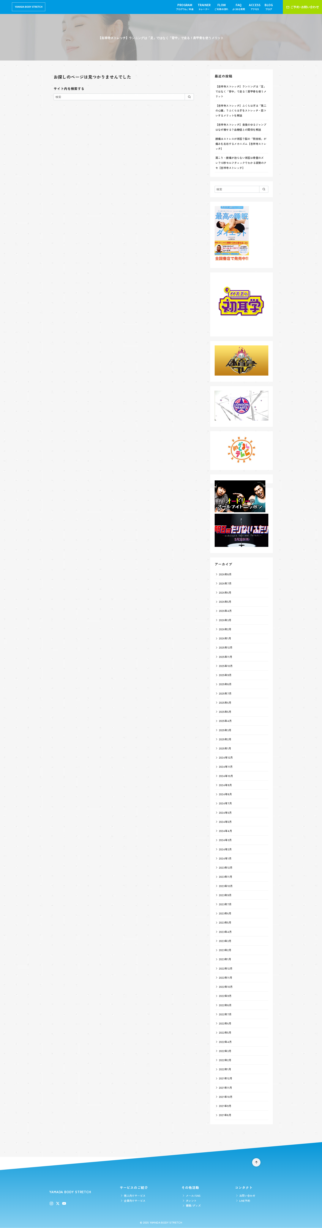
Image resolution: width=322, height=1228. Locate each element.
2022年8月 (225, 1005)
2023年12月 (226, 867)
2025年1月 (225, 748)
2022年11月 (225, 977)
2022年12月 (226, 968)
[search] (189, 96)
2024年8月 (225, 794)
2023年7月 (225, 904)
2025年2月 (225, 739)
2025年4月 (225, 721)
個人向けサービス (134, 1195)
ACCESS (255, 6)
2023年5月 (225, 922)
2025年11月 (225, 657)
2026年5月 (225, 601)
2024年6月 (225, 812)
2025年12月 (226, 647)
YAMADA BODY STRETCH (166, 1222)
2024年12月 (226, 757)
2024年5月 (225, 822)
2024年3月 (225, 840)
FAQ (238, 6)
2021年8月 (225, 1115)
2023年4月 (225, 932)
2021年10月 (226, 1097)
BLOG (269, 6)
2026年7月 (225, 583)
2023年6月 (225, 913)
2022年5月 (225, 1032)
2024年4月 (225, 831)
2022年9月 (225, 996)
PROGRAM (185, 6)
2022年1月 (225, 1069)
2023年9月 (225, 895)
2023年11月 (225, 876)
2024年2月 (225, 849)
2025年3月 (225, 730)
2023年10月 (226, 886)
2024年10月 (226, 776)
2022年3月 (225, 1051)
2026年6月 (225, 592)
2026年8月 (225, 574)
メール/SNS (193, 1195)
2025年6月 (225, 702)
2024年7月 (225, 803)
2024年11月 (226, 766)
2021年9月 (225, 1106)
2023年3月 (225, 941)
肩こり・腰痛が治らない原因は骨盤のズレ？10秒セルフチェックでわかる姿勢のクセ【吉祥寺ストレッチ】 (240, 162)
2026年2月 (225, 629)
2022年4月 (225, 1042)
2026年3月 (225, 620)
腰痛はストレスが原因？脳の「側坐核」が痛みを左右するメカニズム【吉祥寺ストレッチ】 (240, 143)
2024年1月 (225, 858)
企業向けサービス (134, 1200)
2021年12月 (225, 1078)
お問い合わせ (247, 1195)
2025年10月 (226, 666)
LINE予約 (244, 1200)
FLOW (221, 6)
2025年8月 (225, 684)
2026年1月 (225, 638)
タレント (191, 1200)
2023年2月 (225, 950)
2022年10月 (226, 987)
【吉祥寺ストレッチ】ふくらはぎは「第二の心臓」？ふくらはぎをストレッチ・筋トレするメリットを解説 (240, 110)
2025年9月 (225, 675)
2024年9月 (225, 785)
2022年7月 (225, 1014)
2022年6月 (225, 1023)
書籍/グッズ (193, 1205)
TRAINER (204, 6)
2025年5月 (225, 712)
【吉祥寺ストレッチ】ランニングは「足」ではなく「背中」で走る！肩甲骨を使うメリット (240, 91)
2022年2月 (225, 1060)
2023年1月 (225, 959)
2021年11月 (225, 1087)
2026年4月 (225, 611)
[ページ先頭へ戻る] (256, 1162)
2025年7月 (225, 693)
